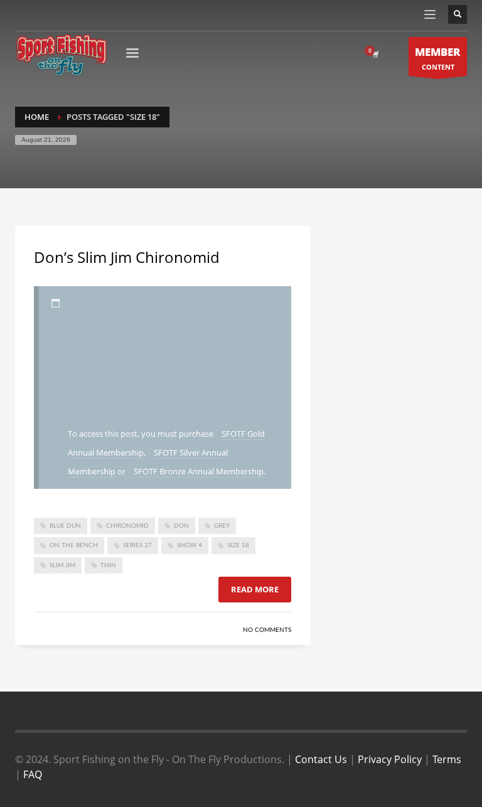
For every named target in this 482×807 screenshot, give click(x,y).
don (181, 526)
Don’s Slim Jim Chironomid (127, 257)
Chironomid (127, 526)
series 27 (137, 545)
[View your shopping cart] (374, 54)
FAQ (32, 774)
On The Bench (74, 545)
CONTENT (438, 58)
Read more (255, 589)
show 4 (189, 545)
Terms (446, 759)
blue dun (65, 526)
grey (222, 526)
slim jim (62, 565)
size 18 (238, 545)
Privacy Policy (390, 759)
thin (108, 565)
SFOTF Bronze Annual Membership (199, 471)
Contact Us (321, 759)
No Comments (267, 630)
